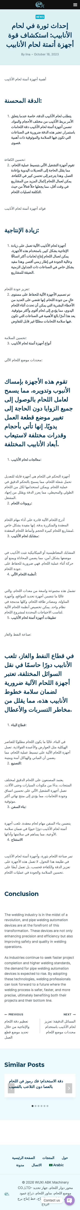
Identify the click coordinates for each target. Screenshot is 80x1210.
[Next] (68, 1088)
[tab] (32, 1106)
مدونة (20, 1165)
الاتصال (37, 1165)
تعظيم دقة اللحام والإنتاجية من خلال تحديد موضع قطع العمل (16, 1026)
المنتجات (48, 1158)
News (40, 16)
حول (65, 1158)
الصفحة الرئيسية (23, 1158)
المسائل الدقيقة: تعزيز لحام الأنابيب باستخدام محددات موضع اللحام (60, 1023)
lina (27, 54)
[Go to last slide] (11, 1088)
